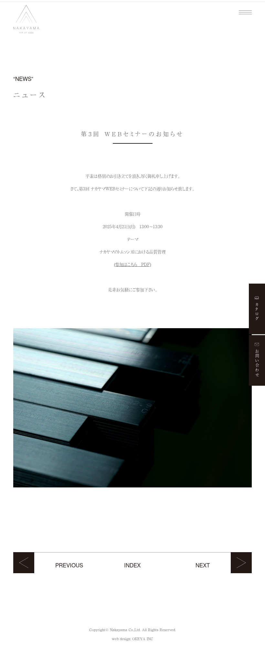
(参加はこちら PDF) (132, 264)
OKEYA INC (142, 638)
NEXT (203, 565)
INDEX (132, 565)
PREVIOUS (69, 565)
